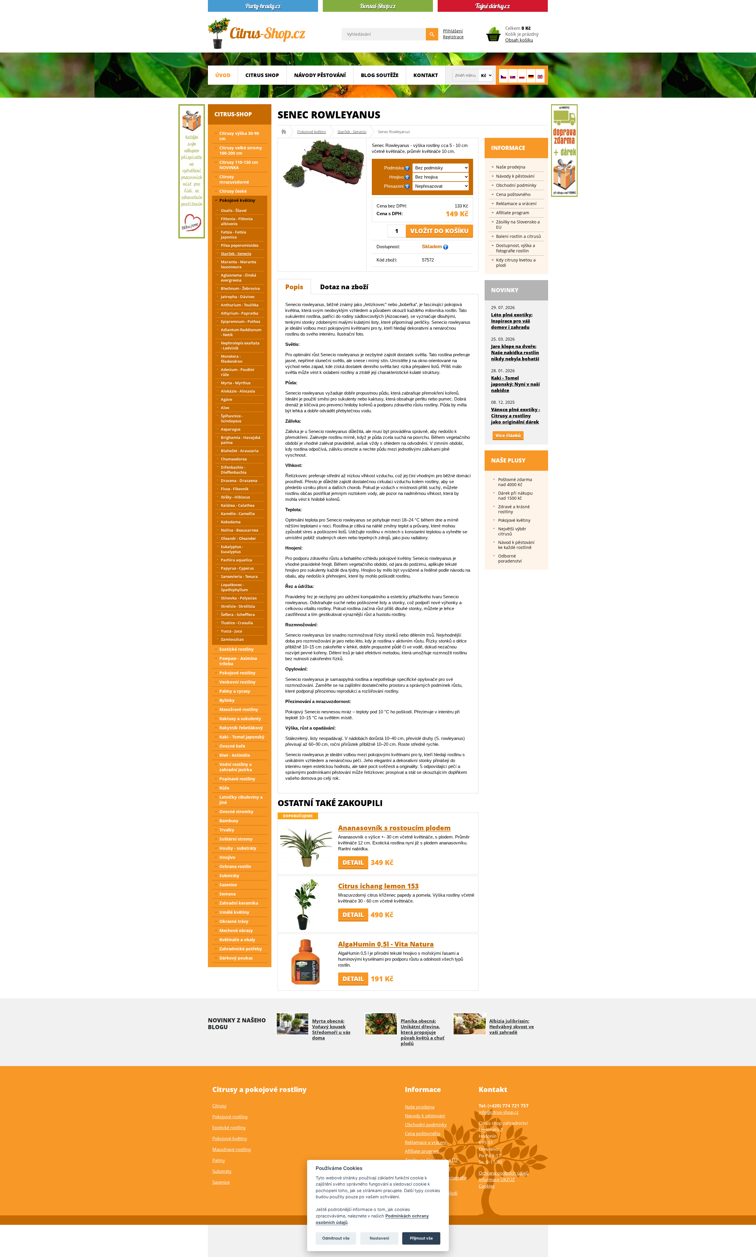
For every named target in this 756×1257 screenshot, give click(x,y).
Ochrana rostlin (235, 866)
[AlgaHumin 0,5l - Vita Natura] (306, 962)
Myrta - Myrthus (235, 382)
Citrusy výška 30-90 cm (239, 135)
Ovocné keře (232, 746)
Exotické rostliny (236, 649)
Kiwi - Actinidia (234, 755)
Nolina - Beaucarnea (239, 530)
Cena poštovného (513, 194)
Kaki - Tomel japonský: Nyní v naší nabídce (515, 384)
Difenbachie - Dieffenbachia (234, 470)
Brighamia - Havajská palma (240, 440)
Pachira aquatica (236, 560)
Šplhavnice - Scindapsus (232, 418)
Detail (353, 862)
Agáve (226, 399)
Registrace (453, 37)
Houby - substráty (237, 848)
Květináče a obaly (237, 939)
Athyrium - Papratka (239, 313)
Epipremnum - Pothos (240, 321)
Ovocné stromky (236, 811)
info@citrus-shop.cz (499, 1112)
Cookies (487, 1186)
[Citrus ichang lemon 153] (306, 903)
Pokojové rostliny (237, 673)
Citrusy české (233, 191)
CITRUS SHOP (262, 75)
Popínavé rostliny (237, 779)
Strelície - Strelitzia (238, 606)
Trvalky (226, 830)
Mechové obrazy (236, 930)
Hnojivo (227, 857)
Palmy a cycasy (234, 691)
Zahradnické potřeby (240, 949)
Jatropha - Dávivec (238, 296)
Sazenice (228, 884)
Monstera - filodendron (231, 359)
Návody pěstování (320, 75)
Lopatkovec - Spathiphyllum (234, 587)
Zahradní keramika (238, 903)
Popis (294, 286)
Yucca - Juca (231, 631)
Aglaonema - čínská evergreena (238, 277)
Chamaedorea (234, 459)
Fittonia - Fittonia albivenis (237, 221)
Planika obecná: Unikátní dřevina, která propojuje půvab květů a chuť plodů (422, 1032)
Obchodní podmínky (516, 185)
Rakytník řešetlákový (241, 727)
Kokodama (231, 521)
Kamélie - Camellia (238, 513)
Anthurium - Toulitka (240, 305)
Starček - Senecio (352, 131)
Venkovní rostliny (237, 682)
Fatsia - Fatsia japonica (233, 234)
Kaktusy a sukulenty (240, 718)
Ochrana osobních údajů (504, 1173)
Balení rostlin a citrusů (518, 236)
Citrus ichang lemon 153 (378, 885)
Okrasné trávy (233, 921)
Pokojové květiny (311, 131)
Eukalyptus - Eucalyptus (232, 549)
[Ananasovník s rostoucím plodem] (306, 845)
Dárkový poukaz (236, 958)
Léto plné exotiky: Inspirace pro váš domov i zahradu (511, 321)
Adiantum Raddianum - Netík (241, 332)
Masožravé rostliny (238, 709)
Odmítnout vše (336, 1238)
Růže (224, 788)
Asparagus (230, 429)
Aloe (225, 407)
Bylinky (226, 700)
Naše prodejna (510, 167)
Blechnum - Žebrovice (240, 288)
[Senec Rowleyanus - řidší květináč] (322, 163)
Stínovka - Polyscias (239, 598)
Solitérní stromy (235, 839)
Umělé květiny (234, 912)
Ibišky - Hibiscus (235, 497)
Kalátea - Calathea (238, 505)
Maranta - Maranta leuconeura (238, 264)
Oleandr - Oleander (238, 538)
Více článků (508, 435)
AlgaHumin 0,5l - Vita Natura (386, 943)
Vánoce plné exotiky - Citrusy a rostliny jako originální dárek (515, 415)
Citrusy (219, 1106)
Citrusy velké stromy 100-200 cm (240, 150)
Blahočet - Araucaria (240, 450)
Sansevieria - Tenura (239, 576)
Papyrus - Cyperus (237, 568)
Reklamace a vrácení (516, 203)
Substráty (229, 875)
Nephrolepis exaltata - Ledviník (240, 345)
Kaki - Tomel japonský (241, 737)
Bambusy (228, 820)
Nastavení (379, 1238)
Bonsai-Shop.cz (286, 131)
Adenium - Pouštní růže (237, 372)
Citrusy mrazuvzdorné (234, 179)
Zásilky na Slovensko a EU (518, 224)
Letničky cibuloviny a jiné (241, 799)
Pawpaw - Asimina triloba (238, 661)
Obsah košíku (519, 40)
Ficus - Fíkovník (234, 488)
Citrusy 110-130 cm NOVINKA (238, 164)
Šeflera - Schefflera (238, 614)
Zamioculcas (232, 639)
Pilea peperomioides (239, 245)
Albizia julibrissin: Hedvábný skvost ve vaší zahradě (511, 1026)
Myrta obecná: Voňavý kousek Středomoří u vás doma (331, 1029)
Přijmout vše (421, 1238)
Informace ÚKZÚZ (497, 1179)
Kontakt (425, 75)
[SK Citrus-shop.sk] (512, 76)
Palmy (218, 1160)
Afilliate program (512, 212)
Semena (227, 894)
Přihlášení (453, 31)
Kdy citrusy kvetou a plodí (516, 262)
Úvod (222, 75)
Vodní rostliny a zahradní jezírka (235, 766)
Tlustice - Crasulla (237, 622)
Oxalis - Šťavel (234, 210)
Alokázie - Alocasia (238, 391)
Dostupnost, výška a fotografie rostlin (515, 248)
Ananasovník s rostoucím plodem (394, 827)
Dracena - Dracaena (239, 480)
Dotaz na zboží (344, 286)
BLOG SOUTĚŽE (379, 75)
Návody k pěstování (515, 176)
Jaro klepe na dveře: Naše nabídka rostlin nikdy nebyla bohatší (515, 352)
